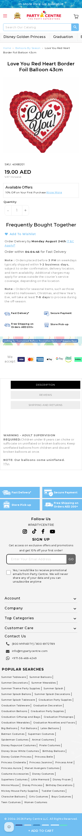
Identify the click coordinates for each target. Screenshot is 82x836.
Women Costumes (35, 802)
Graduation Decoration (47, 705)
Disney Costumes (43, 773)
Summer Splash (53, 688)
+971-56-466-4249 (24, 658)
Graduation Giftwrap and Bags (20, 716)
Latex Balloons (50, 728)
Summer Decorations (14, 682)
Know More (54, 192)
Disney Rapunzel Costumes (18, 745)
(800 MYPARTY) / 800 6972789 (33, 643)
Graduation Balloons (14, 711)
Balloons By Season (28, 48)
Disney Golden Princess (24, 37)
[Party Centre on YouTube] (52, 531)
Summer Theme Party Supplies (20, 688)
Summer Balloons (40, 677)
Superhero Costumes (14, 779)
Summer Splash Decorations (52, 694)
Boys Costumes (61, 796)
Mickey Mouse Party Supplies (19, 790)
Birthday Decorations (59, 785)
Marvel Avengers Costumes (42, 768)
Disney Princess (32, 785)
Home (7, 48)
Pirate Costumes (49, 745)
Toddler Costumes (53, 790)
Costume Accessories (15, 773)
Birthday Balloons (53, 751)
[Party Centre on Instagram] (25, 531)
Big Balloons (9, 728)
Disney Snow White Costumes (20, 751)
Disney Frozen (62, 779)
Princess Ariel (64, 762)
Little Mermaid (40, 779)
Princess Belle (44, 756)
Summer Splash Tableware (18, 699)
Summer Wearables (43, 682)
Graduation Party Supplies (55, 699)
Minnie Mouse (10, 785)
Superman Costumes (41, 733)
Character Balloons (13, 796)
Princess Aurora (11, 768)
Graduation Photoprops (58, 716)
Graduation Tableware (15, 705)
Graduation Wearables (15, 722)
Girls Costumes (38, 796)
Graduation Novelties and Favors (54, 722)
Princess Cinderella (13, 762)
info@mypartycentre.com (30, 651)
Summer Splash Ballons (16, 694)
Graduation (63, 37)
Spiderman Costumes (14, 739)
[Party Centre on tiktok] (34, 532)
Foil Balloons (29, 728)
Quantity (10, 201)
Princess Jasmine (40, 762)
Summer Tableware (13, 677)
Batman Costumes (13, 733)
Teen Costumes (11, 802)
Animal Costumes (43, 739)
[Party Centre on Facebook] (43, 531)
